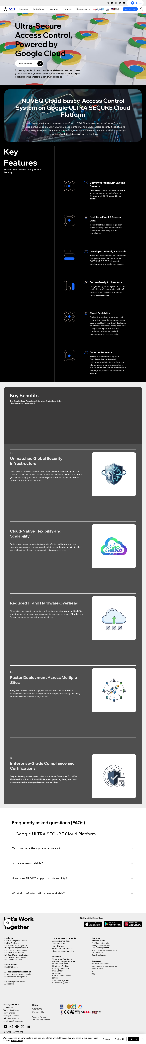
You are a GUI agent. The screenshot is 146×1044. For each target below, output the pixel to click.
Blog (93, 983)
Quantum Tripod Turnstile (63, 960)
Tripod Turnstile (58, 955)
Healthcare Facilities (60, 975)
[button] (8, 923)
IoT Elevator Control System (16, 959)
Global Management (100, 957)
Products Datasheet (100, 972)
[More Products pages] (29, 9)
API (93, 980)
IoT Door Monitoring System (16, 964)
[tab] (55, 834)
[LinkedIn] (120, 3)
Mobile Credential (11, 952)
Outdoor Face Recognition (15, 986)
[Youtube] (124, 3)
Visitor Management (61, 989)
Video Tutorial (97, 977)
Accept (134, 1039)
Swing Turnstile (58, 952)
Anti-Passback (97, 962)
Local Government (60, 973)
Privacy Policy (17, 1040)
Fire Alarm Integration (101, 952)
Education (56, 982)
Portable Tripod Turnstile (62, 957)
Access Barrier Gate (61, 950)
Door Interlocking (99, 964)
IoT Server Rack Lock (13, 969)
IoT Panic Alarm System (14, 961)
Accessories (9, 993)
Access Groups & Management (104, 959)
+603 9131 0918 (13, 1027)
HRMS (55, 987)
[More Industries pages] (44, 9)
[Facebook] (112, 3)
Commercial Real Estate (62, 968)
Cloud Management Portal (15, 950)
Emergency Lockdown (101, 954)
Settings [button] (106, 1039)
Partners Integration (61, 992)
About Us (37, 1017)
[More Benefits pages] (72, 9)
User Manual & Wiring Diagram (104, 975)
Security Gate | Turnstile (64, 947)
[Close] (142, 1039)
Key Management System (15, 990)
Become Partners (39, 1026)
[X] (116, 3)
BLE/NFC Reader (11, 976)
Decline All (119, 1039)
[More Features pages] (58, 9)
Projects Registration (41, 1029)
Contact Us (38, 1021)
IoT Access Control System (15, 954)
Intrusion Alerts (98, 950)
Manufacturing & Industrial (63, 970)
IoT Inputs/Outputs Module (16, 957)
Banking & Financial (60, 977)
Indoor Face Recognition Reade (17, 983)
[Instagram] (108, 3)
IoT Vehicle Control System (15, 966)
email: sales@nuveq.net (13, 1030)
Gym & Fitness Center (61, 985)
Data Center (57, 980)
